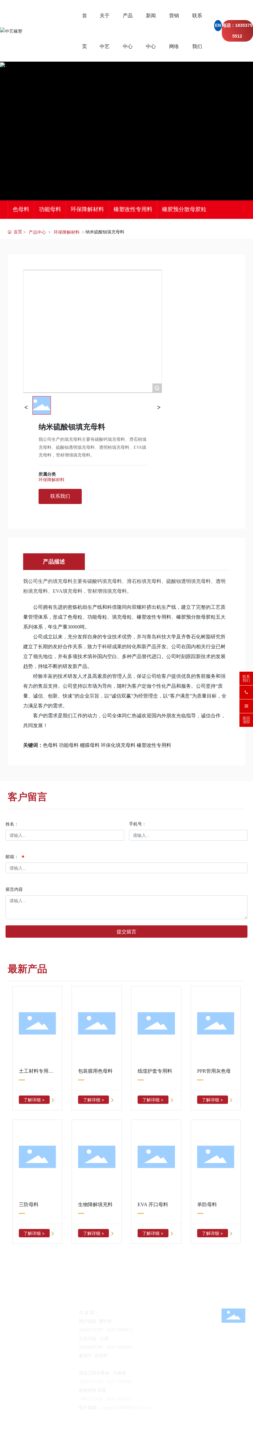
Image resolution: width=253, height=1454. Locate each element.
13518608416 (193, 1356)
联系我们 (246, 678)
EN (218, 25)
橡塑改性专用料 (133, 209)
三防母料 (29, 1204)
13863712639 (91, 1399)
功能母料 (50, 209)
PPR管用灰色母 (214, 1071)
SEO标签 (112, 1435)
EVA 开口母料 (153, 1204)
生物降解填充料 (95, 1204)
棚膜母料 (90, 745)
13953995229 (202, 1321)
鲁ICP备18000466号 (85, 1435)
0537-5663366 (119, 1381)
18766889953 (91, 1364)
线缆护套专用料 (155, 1071)
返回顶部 (246, 720)
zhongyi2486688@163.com (53, 1330)
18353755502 (49, 1321)
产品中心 (37, 232)
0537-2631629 (120, 1364)
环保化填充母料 (118, 745)
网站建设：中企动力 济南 (221, 1435)
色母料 (21, 209)
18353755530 (91, 1381)
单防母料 (207, 1204)
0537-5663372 (119, 1399)
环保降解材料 (87, 209)
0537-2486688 (176, 1373)
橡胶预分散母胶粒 (184, 209)
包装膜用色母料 (95, 1071)
